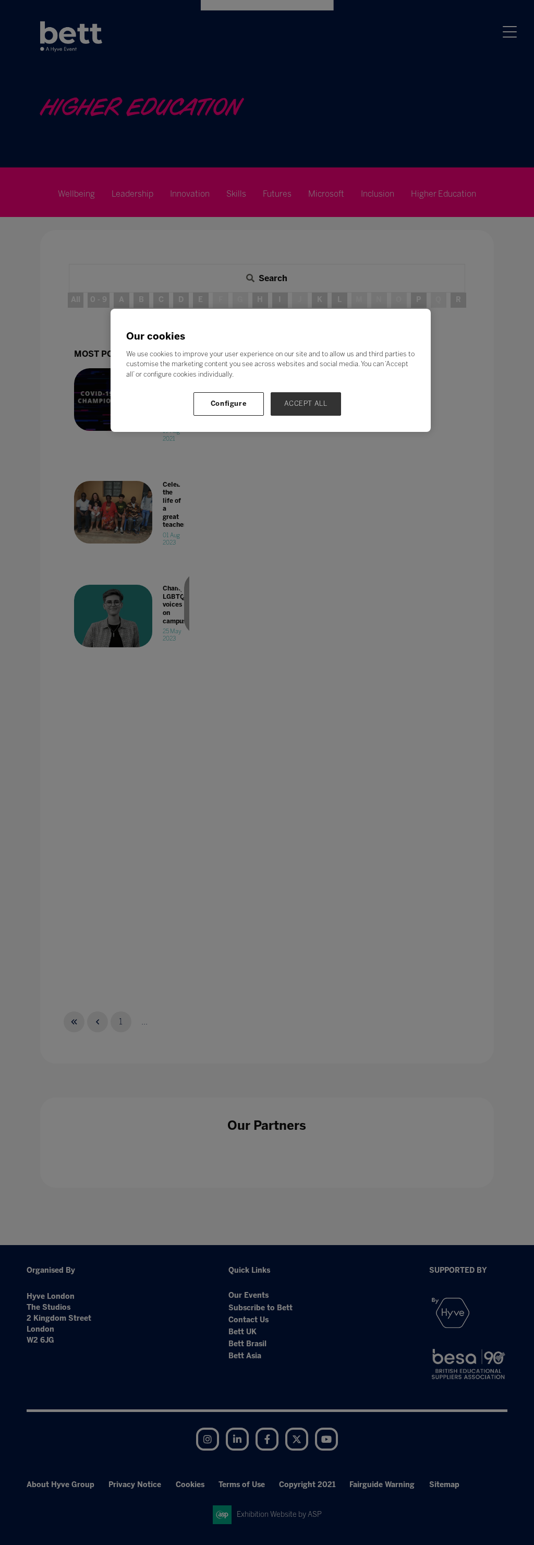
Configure (229, 403)
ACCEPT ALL (305, 403)
